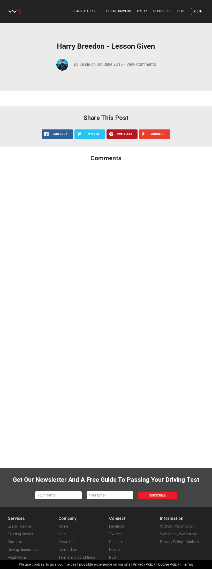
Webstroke (188, 534)
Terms (187, 564)
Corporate (16, 542)
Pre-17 (142, 11)
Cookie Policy (169, 564)
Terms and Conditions (76, 557)
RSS (112, 557)
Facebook (117, 526)
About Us (66, 542)
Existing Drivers (117, 11)
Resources (162, 11)
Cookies (192, 542)
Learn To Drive (85, 11)
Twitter (115, 534)
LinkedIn (116, 550)
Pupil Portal (17, 557)
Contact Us (67, 550)
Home (63, 526)
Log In (197, 11)
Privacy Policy (171, 542)
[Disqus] (106, 234)
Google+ (116, 542)
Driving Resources (23, 550)
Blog (181, 11)
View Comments (141, 64)
